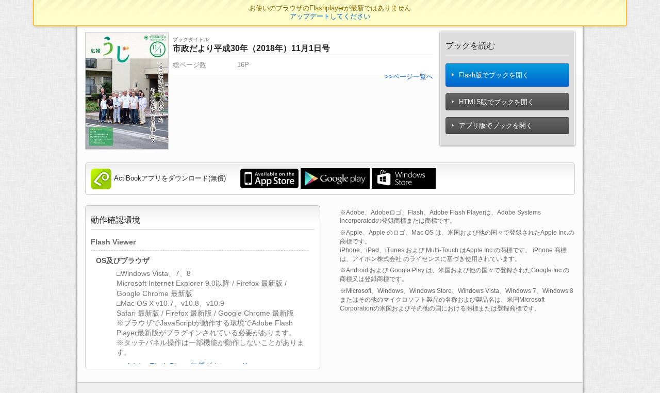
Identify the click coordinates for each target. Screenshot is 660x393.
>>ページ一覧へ (409, 76)
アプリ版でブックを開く (495, 125)
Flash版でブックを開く (493, 75)
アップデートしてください (330, 16)
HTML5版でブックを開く (495, 102)
